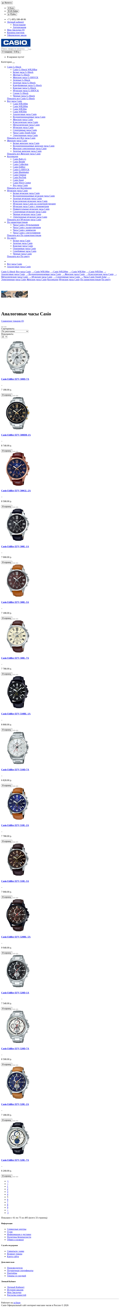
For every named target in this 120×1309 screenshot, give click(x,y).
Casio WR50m (20, 111)
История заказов (15, 1290)
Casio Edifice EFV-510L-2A (15, 825)
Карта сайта (13, 1256)
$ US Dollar (13, 11)
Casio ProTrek (19, 177)
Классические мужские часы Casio (30, 201)
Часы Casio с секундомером (26, 232)
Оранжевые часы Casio (24, 248)
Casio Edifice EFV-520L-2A (15, 1104)
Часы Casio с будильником (26, 225)
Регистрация (19, 24)
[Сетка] (5, 326)
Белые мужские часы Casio (26, 193)
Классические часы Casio (25, 122)
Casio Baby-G (19, 159)
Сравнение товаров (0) (12, 321)
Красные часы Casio (23, 246)
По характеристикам (17, 222)
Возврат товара (14, 1254)
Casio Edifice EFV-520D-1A (15, 992)
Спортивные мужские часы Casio (29, 211)
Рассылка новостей (16, 1295)
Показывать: (7, 334)
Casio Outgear (19, 175)
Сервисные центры (16, 1229)
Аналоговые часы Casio (25, 114)
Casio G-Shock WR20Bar (25, 69)
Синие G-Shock (20, 93)
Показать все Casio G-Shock (21, 98)
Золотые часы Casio (22, 243)
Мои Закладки (14, 1292)
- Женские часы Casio (73, 274)
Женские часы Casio (23, 119)
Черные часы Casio (22, 254)
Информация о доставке (19, 1234)
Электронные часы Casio (25, 135)
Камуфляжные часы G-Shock (27, 85)
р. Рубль (12, 14)
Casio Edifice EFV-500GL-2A (16, 490)
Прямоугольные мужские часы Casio (31, 209)
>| (8, 1212)
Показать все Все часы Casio (21, 138)
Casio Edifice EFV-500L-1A (15, 546)
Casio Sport (18, 180)
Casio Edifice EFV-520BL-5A (16, 937)
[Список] (2, 326)
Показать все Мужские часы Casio (24, 219)
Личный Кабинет (15, 1287)
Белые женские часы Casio (26, 143)
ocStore (16, 1302)
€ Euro (11, 8)
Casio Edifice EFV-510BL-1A (16, 713)
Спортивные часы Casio (25, 130)
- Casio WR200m (59, 271)
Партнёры (12, 1273)
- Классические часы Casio (99, 274)
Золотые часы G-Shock (24, 82)
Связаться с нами (15, 1251)
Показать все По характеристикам (24, 235)
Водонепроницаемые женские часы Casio (33, 146)
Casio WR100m (20, 103)
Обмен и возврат (15, 1239)
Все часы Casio (14, 101)
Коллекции (12, 156)
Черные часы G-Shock (24, 96)
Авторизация (19, 27)
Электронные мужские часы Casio (30, 217)
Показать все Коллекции (19, 188)
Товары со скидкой (16, 1275)
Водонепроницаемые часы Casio (29, 117)
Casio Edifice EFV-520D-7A (15, 1048)
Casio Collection (20, 164)
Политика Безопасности (19, 1237)
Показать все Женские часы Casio (24, 153)
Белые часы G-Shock (23, 72)
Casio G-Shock (14, 67)
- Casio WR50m (94, 271)
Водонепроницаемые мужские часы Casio (34, 196)
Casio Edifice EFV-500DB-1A (16, 435)
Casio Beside (19, 161)
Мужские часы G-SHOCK (26, 90)
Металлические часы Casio (26, 125)
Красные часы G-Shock (24, 88)
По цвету (11, 238)
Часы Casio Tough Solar (24, 132)
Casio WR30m (20, 109)
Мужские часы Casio (23, 127)
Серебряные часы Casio (24, 251)
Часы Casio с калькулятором (27, 227)
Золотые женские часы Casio (27, 151)
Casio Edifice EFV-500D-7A (15, 379)
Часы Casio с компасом (24, 230)
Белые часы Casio (21, 240)
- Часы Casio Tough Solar (93, 277)
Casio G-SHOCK (21, 169)
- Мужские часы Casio (40, 277)
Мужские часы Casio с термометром (31, 206)
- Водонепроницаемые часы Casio (43, 274)
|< (8, 1181)
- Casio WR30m (77, 271)
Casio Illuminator (21, 172)
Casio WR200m (20, 106)
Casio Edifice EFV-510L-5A (15, 881)
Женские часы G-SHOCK (25, 77)
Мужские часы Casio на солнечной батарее (34, 203)
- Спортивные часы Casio (66, 277)
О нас (10, 1231)
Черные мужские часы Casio (27, 214)
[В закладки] (14, 395)
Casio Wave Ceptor (22, 182)
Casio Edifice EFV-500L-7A (15, 658)
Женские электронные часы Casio (30, 148)
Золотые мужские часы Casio (27, 198)
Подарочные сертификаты (20, 1270)
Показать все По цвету (18, 256)
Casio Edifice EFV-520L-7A (15, 1160)
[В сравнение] (17, 395)
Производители (15, 1268)
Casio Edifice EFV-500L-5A (15, 602)
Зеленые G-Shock (21, 80)
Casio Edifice (19, 167)
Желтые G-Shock (21, 75)
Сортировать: (8, 328)
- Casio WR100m (40, 271)
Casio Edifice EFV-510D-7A (15, 769)
